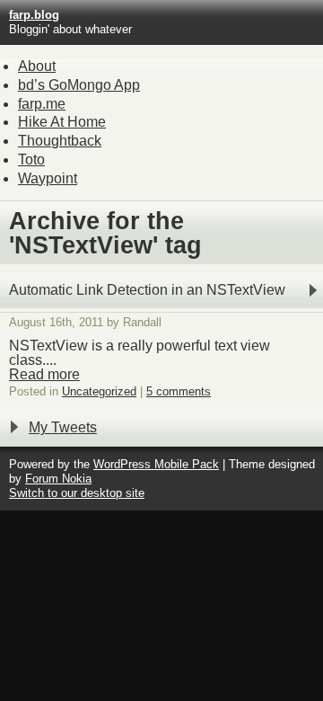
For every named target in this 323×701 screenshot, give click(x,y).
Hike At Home (62, 121)
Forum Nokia (58, 478)
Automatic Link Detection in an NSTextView (147, 289)
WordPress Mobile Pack (156, 464)
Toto (31, 159)
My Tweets (63, 427)
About (37, 66)
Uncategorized (99, 391)
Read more (44, 374)
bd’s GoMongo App (79, 85)
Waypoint (47, 178)
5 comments (178, 391)
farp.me (41, 103)
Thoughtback (59, 140)
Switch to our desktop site (76, 493)
